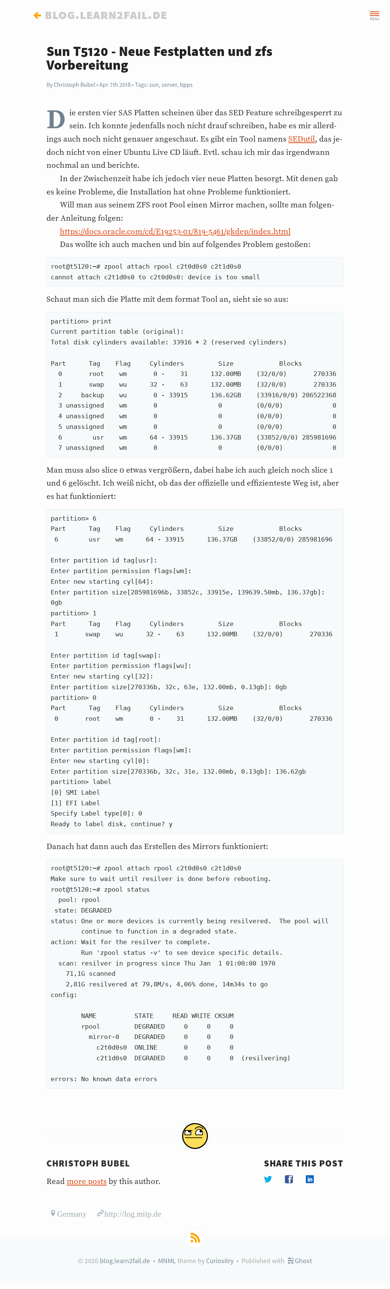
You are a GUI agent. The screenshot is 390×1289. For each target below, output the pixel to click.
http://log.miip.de (132, 1213)
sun (154, 84)
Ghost (302, 1260)
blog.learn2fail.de (125, 1260)
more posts (87, 1182)
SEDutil (301, 139)
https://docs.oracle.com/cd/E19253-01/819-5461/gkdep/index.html (175, 232)
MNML (167, 1260)
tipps (186, 84)
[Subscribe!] (195, 1238)
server (169, 84)
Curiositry (219, 1260)
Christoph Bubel (74, 84)
